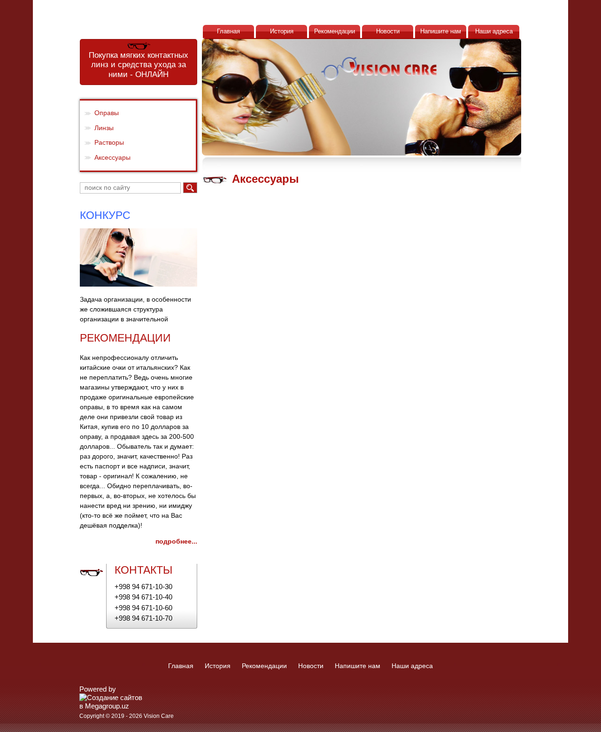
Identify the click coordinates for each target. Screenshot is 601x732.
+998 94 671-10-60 (143, 608)
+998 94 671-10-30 (143, 587)
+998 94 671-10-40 (143, 597)
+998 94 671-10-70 (143, 618)
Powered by (97, 689)
